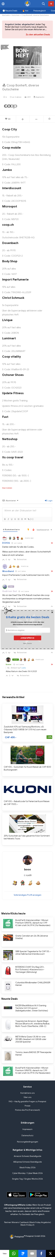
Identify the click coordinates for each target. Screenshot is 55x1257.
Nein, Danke (27, 643)
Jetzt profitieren (27, 638)
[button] (27, 617)
